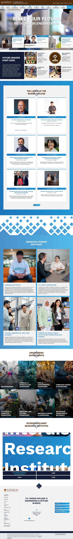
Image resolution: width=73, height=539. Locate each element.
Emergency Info (7, 507)
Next (6, 434)
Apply (62, 3)
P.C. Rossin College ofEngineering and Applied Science (20, 2)
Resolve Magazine (58, 508)
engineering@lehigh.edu (29, 520)
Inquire (70, 7)
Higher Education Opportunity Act (6, 519)
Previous (4, 434)
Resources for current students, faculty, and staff (60, 511)
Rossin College (56, 3)
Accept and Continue (60, 534)
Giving (70, 3)
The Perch (6, 497)
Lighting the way (66, 67)
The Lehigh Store (6, 505)
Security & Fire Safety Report (7, 526)
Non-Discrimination (7, 523)
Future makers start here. (11, 59)
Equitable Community (6, 495)
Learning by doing (40, 68)
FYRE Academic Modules (66, 54)
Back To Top (39, 487)
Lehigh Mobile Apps (7, 513)
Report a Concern (6, 515)
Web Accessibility (6, 510)
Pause (4, 478)
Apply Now (57, 503)
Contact (6, 501)
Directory (6, 499)
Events (65, 3)
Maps (5, 502)
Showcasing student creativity (40, 55)
